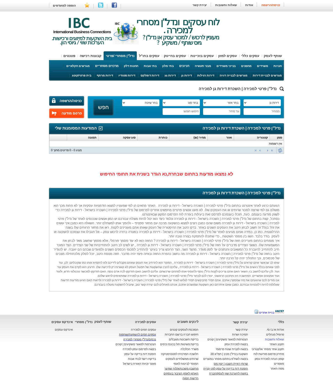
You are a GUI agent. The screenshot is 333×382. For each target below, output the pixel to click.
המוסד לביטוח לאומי (185, 363)
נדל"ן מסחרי (84, 322)
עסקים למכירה (145, 322)
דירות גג (170, 75)
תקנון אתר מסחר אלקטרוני (268, 349)
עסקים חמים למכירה (143, 329)
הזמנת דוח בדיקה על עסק (140, 354)
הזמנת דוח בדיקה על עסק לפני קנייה (225, 368)
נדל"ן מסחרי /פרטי (120, 56)
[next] (267, 150)
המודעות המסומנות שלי (76, 128)
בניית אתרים (266, 312)
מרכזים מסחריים (106, 66)
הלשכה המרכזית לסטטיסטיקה (179, 354)
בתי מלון (168, 66)
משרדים (262, 66)
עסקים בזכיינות (202, 56)
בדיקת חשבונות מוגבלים (183, 339)
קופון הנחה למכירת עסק (269, 359)
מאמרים (279, 363)
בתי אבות (150, 66)
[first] (255, 150)
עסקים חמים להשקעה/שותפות (137, 334)
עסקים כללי (250, 56)
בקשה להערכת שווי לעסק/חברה (228, 373)
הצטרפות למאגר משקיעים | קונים (227, 339)
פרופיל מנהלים (275, 334)
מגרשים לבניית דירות (267, 75)
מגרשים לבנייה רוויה (233, 75)
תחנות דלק (131, 66)
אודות (249, 5)
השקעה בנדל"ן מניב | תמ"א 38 (229, 354)
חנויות (278, 66)
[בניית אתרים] (279, 312)
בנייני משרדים (226, 66)
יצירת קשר (200, 5)
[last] (272, 150)
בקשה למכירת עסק (236, 344)
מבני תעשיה (203, 66)
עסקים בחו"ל (149, 56)
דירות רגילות (205, 75)
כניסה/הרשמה (270, 5)
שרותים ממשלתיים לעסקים (182, 359)
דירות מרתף (105, 75)
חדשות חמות (190, 378)
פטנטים (69, 56)
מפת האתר (277, 368)
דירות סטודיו (126, 75)
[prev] (260, 150)
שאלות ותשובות (226, 5)
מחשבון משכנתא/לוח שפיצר (181, 368)
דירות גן (186, 75)
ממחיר (276, 111)
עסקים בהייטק (175, 56)
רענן (280, 150)
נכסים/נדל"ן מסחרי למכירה (139, 339)
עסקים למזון (227, 56)
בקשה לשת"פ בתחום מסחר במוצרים (225, 359)
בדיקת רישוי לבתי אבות (142, 359)
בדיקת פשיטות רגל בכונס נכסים (179, 344)
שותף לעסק (273, 56)
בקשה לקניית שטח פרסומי (232, 349)
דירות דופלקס (150, 75)
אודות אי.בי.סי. (275, 329)
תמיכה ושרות (240, 334)
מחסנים (246, 66)
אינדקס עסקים (62, 322)
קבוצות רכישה (90, 56)
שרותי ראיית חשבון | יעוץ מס (231, 363)
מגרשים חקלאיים (78, 66)
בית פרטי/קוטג (81, 75)
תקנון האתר (277, 344)
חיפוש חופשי (191, 111)
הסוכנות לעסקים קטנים (184, 329)
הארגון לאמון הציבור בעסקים (181, 373)
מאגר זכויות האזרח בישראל (139, 363)
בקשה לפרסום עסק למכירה (139, 349)
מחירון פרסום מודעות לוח (269, 354)
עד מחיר (234, 111)
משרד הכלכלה (189, 349)
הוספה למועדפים (64, 5)
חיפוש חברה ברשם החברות (181, 334)
